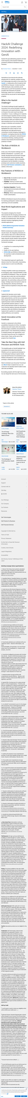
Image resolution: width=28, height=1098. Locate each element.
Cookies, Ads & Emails (7, 547)
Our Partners (4, 507)
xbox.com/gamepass (11, 831)
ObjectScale (20, 453)
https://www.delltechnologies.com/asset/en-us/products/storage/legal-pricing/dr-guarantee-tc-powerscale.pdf (13, 810)
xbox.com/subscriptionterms (18, 825)
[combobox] (14, 7)
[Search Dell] (25, 7)
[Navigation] (2, 2)
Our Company (5, 503)
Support (3, 483)
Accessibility (4, 555)
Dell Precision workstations (14, 165)
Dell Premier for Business (8, 521)
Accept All (24, 1096)
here (14, 338)
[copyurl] (22, 73)
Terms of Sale (5, 534)
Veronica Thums (7, 68)
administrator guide (16, 780)
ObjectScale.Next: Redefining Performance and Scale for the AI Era (21, 460)
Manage (2, 1096)
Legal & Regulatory (6, 551)
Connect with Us (5, 486)
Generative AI (5, 36)
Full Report (15, 713)
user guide (9, 769)
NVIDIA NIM (7, 252)
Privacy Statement (6, 538)
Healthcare (5, 456)
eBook (5, 365)
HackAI (3, 83)
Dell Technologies (6, 517)
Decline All (17, 1096)
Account (3, 479)
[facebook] (10, 73)
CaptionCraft (6, 291)
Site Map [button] (3, 490)
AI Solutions (5, 428)
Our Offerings (5, 500)
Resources (4, 511)
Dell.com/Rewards (16, 1075)
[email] (18, 73)
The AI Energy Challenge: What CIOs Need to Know (7, 433)
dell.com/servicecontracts (9, 621)
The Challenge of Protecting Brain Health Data (8, 461)
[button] (22, 2)
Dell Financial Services (7, 525)
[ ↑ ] (16, 621)
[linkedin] (14, 73)
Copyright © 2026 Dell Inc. (8, 531)
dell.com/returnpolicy (8, 575)
